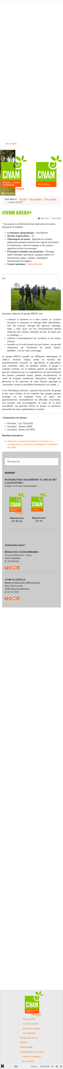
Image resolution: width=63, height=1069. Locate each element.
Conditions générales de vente (31, 1052)
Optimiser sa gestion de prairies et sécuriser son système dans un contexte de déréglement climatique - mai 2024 (33, 444)
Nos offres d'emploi (30, 1024)
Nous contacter (28, 1061)
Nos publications (29, 1033)
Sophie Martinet (34, 264)
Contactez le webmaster (31, 1056)
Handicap (23, 1042)
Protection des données (29, 1038)
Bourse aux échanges (31, 1029)
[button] (11, 6)
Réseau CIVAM (29, 1019)
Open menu (5, 2)
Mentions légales (26, 1047)
